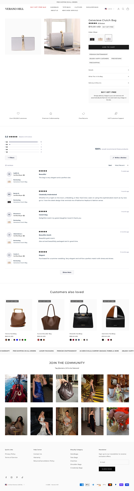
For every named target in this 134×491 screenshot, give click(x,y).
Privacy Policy (10, 454)
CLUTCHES (78, 7)
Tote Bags (74, 457)
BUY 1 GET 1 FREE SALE (38, 7)
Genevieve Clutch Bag (20, 182)
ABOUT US (54, 10)
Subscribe (107, 469)
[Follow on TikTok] (22, 477)
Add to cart (108, 47)
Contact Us (38, 454)
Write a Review (121, 158)
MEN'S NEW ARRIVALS (70, 10)
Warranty (37, 457)
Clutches (73, 461)
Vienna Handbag (10, 333)
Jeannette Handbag (108, 333)
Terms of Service (11, 457)
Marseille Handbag (76, 333)
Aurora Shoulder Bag (44, 333)
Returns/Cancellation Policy (44, 461)
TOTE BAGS (66, 7)
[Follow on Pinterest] (17, 477)
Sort (110, 165)
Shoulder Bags (75, 464)
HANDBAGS (54, 7)
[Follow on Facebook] (6, 477)
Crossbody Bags (76, 468)
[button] (23, 142)
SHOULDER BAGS (92, 7)
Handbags (74, 454)
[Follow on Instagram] (11, 477)
